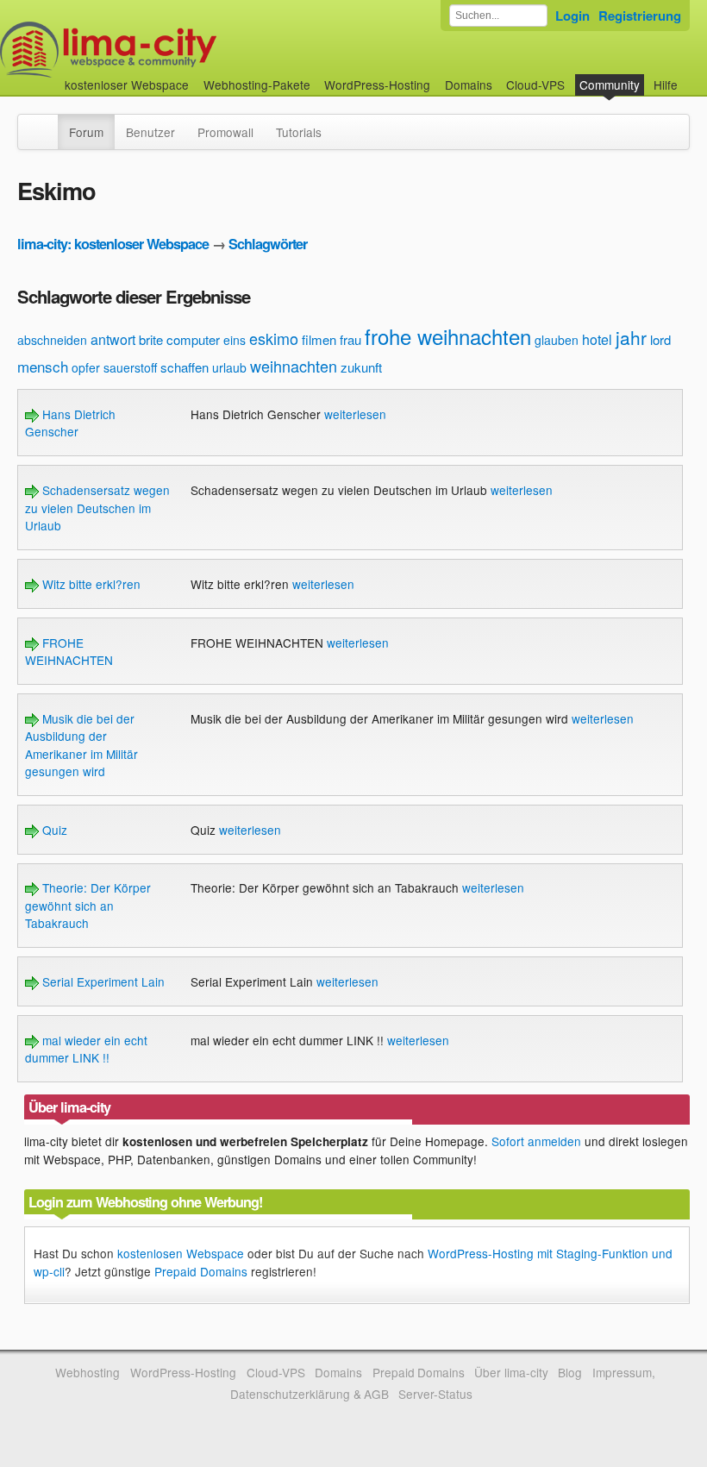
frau (350, 339)
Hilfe (666, 84)
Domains (468, 84)
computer (193, 339)
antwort (113, 339)
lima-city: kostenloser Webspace (113, 244)
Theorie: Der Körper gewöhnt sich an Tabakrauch (88, 905)
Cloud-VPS (535, 84)
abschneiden (52, 339)
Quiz (53, 829)
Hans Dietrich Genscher (70, 422)
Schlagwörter (267, 244)
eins (234, 339)
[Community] (46, 123)
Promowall (225, 132)
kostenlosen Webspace (180, 1253)
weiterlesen (355, 414)
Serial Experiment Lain (102, 981)
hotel (597, 339)
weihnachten (293, 365)
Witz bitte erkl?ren (90, 583)
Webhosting (87, 1372)
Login (572, 15)
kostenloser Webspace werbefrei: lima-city (172, 50)
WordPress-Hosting (377, 84)
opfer (86, 367)
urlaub (229, 367)
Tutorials (299, 132)
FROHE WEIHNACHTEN (69, 651)
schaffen (184, 367)
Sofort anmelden (536, 1141)
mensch (42, 366)
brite (151, 339)
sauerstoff (130, 367)
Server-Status (435, 1393)
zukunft (361, 367)
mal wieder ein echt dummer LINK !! (86, 1048)
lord (660, 339)
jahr (631, 337)
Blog (570, 1372)
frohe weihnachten (448, 336)
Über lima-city (510, 1372)
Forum (86, 132)
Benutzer (150, 132)
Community (609, 84)
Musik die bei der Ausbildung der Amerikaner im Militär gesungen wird (81, 745)
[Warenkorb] (691, 76)
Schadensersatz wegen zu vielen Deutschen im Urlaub (97, 507)
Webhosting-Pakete (256, 84)
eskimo (273, 338)
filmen (319, 339)
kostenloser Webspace (127, 84)
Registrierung (639, 15)
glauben (557, 339)
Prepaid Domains (200, 1271)
